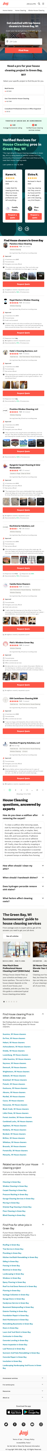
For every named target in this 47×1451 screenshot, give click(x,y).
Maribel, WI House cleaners (14, 1096)
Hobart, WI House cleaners (14, 1042)
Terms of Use (17, 1439)
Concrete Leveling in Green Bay (15, 1340)
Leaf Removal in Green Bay (14, 1349)
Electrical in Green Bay (12, 1270)
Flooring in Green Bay (11, 1290)
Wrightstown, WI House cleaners (16, 1071)
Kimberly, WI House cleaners (14, 1130)
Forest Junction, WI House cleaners (17, 1117)
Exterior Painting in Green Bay (15, 1311)
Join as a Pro (31, 4)
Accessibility (23, 1443)
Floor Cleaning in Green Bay (14, 1211)
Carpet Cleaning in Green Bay (15, 1190)
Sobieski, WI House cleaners (14, 1076)
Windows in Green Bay (12, 1278)
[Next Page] (43, 790)
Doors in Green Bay (10, 1328)
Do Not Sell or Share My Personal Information (23, 1446)
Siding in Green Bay (11, 1261)
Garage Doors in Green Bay (14, 1299)
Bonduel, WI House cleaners (14, 1134)
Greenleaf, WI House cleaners (15, 1080)
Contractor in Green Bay (12, 1336)
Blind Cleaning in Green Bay (14, 1215)
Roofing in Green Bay (11, 1245)
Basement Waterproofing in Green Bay (18, 1307)
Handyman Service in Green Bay (16, 1303)
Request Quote (23, 284)
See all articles (12, 936)
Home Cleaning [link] (20, 10)
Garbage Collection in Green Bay (16, 1294)
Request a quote (12, 216)
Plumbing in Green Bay (12, 1253)
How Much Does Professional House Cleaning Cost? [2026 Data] (16, 968)
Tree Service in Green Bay (13, 1249)
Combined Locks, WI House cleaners (18, 1121)
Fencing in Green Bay (11, 1265)
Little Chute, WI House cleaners (16, 1113)
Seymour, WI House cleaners (14, 1063)
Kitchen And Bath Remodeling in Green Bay (20, 1257)
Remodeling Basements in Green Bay (18, 1324)
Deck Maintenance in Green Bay (16, 1319)
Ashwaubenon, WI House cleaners (17, 1046)
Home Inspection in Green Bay (15, 1344)
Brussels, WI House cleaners (14, 1146)
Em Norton (37, 961)
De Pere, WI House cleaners (14, 1038)
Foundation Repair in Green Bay (16, 1315)
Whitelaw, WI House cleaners (14, 1142)
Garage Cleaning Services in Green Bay (18, 1198)
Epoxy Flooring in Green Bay (14, 1282)
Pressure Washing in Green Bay (15, 1194)
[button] (6, 276)
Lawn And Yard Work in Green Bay (17, 1332)
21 (37, 790)
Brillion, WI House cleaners (14, 1138)
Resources (6, 1391)
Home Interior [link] (8, 10)
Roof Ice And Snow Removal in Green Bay (20, 1286)
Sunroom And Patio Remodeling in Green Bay (21, 1353)
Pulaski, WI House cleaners (14, 1084)
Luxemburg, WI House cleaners (15, 1055)
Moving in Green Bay (11, 1203)
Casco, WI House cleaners (13, 1100)
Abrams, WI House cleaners (14, 1092)
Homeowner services (10, 1378)
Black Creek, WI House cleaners (16, 1109)
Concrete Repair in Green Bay (15, 1357)
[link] (7, 208)
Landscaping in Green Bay (13, 1274)
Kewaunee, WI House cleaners (15, 1105)
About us (6, 1398)
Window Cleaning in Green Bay (15, 1186)
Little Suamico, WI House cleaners (17, 1059)
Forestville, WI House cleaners (15, 1150)
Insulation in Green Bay (12, 1361)
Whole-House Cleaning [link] (36, 10)
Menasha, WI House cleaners (14, 1155)
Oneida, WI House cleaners (14, 1051)
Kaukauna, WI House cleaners (15, 1088)
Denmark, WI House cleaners (14, 1067)
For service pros (8, 1385)
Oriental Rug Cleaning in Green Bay (17, 1207)
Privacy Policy (29, 1439)
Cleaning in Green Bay (12, 1182)
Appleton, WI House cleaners (14, 1125)
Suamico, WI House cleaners (14, 1034)
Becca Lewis (8, 961)
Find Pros (23, 50)
